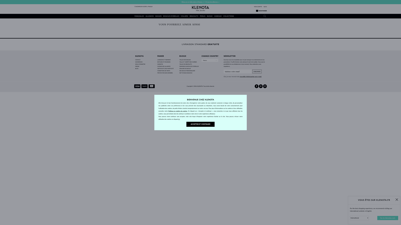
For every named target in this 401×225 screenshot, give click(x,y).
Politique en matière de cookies (177, 111)
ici (179, 119)
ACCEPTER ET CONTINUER (200, 124)
